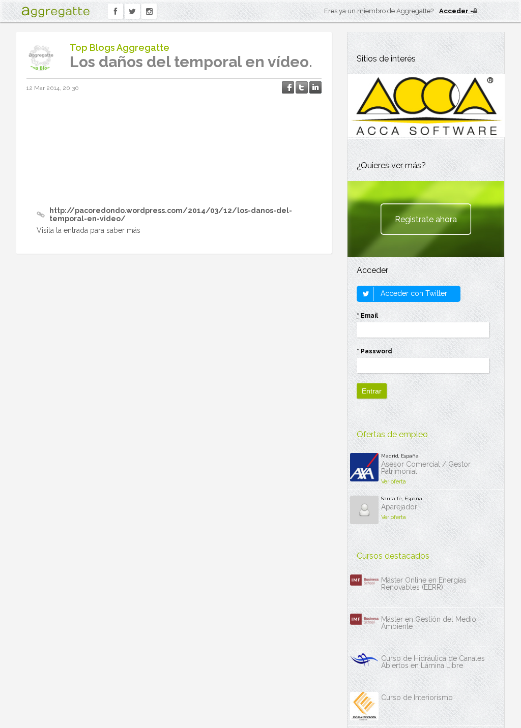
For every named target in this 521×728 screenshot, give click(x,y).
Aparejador (399, 507)
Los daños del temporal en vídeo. (191, 62)
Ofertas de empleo (392, 434)
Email (367, 315)
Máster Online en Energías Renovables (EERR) (424, 583)
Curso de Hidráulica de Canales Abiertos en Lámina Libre (433, 662)
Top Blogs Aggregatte (119, 47)
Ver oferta (393, 481)
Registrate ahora (426, 219)
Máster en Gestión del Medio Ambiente (428, 622)
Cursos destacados (393, 556)
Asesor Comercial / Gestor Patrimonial (426, 467)
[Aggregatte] (55, 12)
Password (374, 351)
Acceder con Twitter (413, 293)
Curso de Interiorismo (417, 697)
